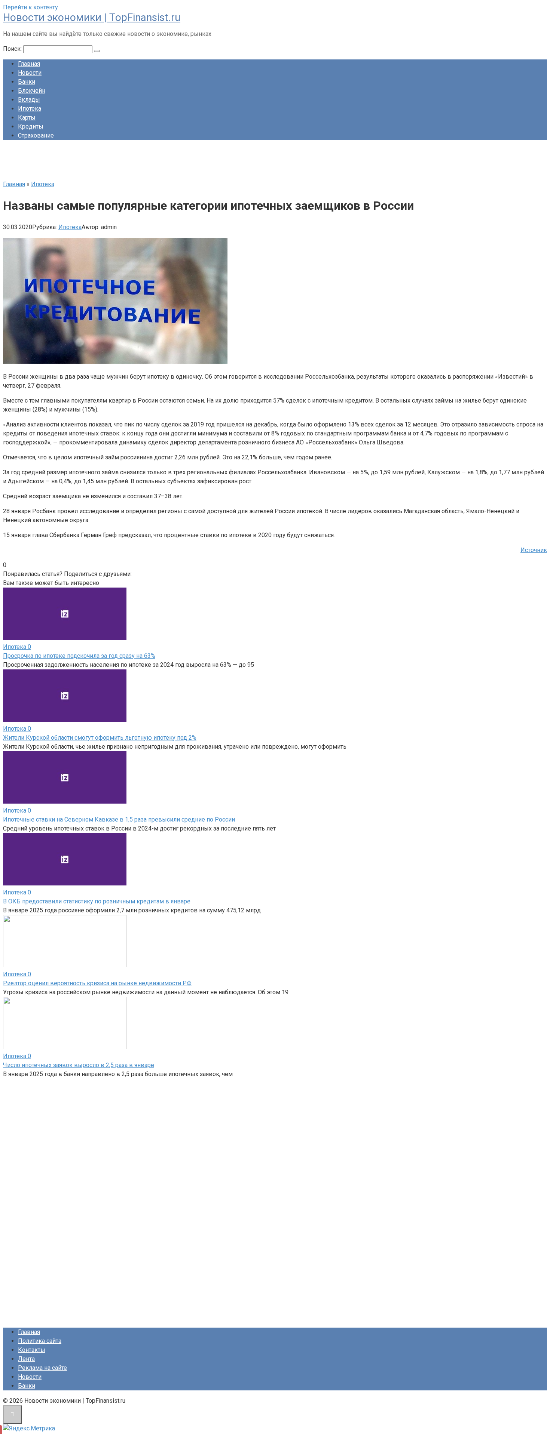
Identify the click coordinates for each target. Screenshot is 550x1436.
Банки (26, 81)
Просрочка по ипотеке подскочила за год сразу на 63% (79, 655)
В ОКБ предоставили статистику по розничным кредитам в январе (96, 901)
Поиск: (13, 48)
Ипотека (29, 108)
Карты (27, 117)
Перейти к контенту (30, 7)
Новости (30, 72)
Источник (533, 550)
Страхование (36, 135)
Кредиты (30, 126)
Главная (29, 63)
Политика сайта (39, 1340)
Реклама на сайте (42, 1367)
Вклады (29, 99)
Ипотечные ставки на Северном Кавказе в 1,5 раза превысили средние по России (119, 819)
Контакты (31, 1349)
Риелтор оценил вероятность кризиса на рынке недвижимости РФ (97, 983)
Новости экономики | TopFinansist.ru (91, 17)
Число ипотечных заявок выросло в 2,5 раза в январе (78, 1065)
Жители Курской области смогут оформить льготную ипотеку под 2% (99, 737)
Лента (26, 1358)
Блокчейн (31, 90)
